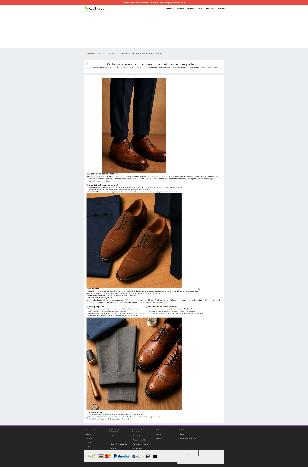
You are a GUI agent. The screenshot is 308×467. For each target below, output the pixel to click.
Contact (112, 436)
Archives (159, 438)
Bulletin (182, 434)
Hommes (89, 442)
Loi (110, 440)
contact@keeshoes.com (172, 2)
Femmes (89, 438)
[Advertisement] (154, 30)
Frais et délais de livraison (141, 436)
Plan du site (113, 448)
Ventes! (221, 9)
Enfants (88, 434)
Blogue (158, 434)
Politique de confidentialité (118, 444)
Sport (88, 446)
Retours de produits (139, 440)
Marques (210, 9)
